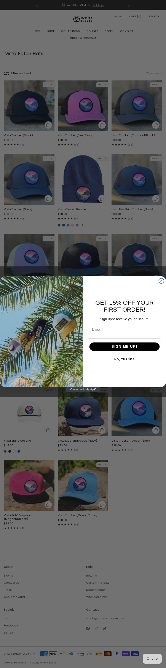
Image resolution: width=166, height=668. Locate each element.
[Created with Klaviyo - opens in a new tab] (83, 389)
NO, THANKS (124, 359)
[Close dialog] (161, 281)
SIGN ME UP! (124, 346)
